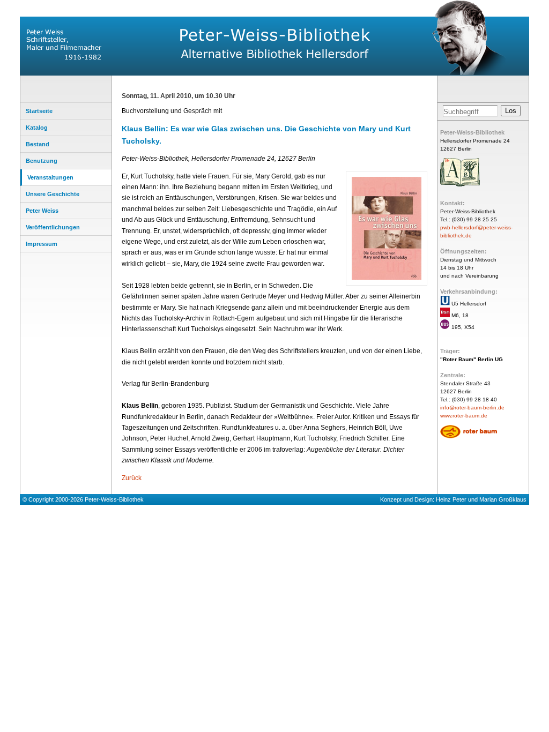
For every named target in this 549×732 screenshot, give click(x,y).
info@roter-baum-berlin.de (472, 407)
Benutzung (41, 161)
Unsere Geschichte (52, 194)
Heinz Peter (451, 499)
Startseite (39, 111)
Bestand (37, 144)
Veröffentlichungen (53, 227)
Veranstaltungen (50, 177)
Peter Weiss (42, 210)
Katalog (37, 127)
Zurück (132, 478)
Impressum (41, 244)
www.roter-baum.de (463, 416)
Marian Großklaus (502, 499)
